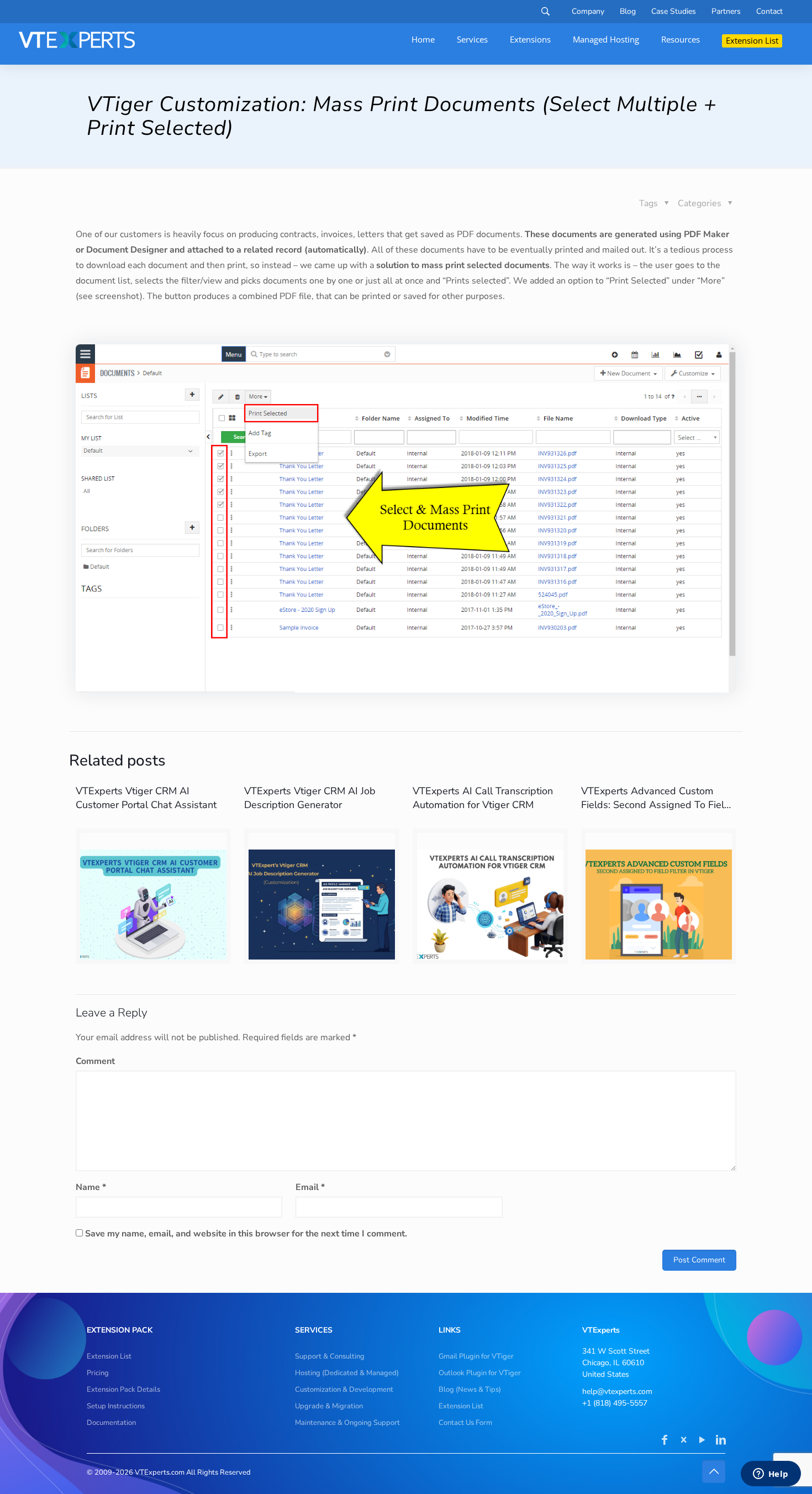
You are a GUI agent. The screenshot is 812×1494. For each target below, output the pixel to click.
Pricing (98, 1373)
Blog (628, 11)
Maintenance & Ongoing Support (347, 1423)
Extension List (109, 1356)
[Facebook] (664, 1440)
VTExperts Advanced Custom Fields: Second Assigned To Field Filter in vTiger (655, 804)
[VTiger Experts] (77, 39)
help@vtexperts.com (617, 1391)
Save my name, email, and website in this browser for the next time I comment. (246, 1234)
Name (91, 1187)
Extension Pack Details (123, 1390)
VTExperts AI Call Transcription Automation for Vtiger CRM (483, 797)
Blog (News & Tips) (470, 1390)
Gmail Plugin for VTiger (476, 1356)
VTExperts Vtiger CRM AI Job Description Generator (310, 797)
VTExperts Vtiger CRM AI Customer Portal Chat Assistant (146, 797)
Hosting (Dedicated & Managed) (347, 1373)
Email (310, 1187)
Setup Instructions (116, 1406)
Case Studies (673, 11)
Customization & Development (344, 1390)
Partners (726, 11)
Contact (769, 11)
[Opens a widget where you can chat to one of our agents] (770, 1474)
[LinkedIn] (721, 1440)
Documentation (111, 1423)
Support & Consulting (330, 1356)
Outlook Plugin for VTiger (480, 1373)
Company (588, 11)
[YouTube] (702, 1440)
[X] (683, 1440)
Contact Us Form (465, 1423)
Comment (95, 1061)
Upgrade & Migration (329, 1406)
